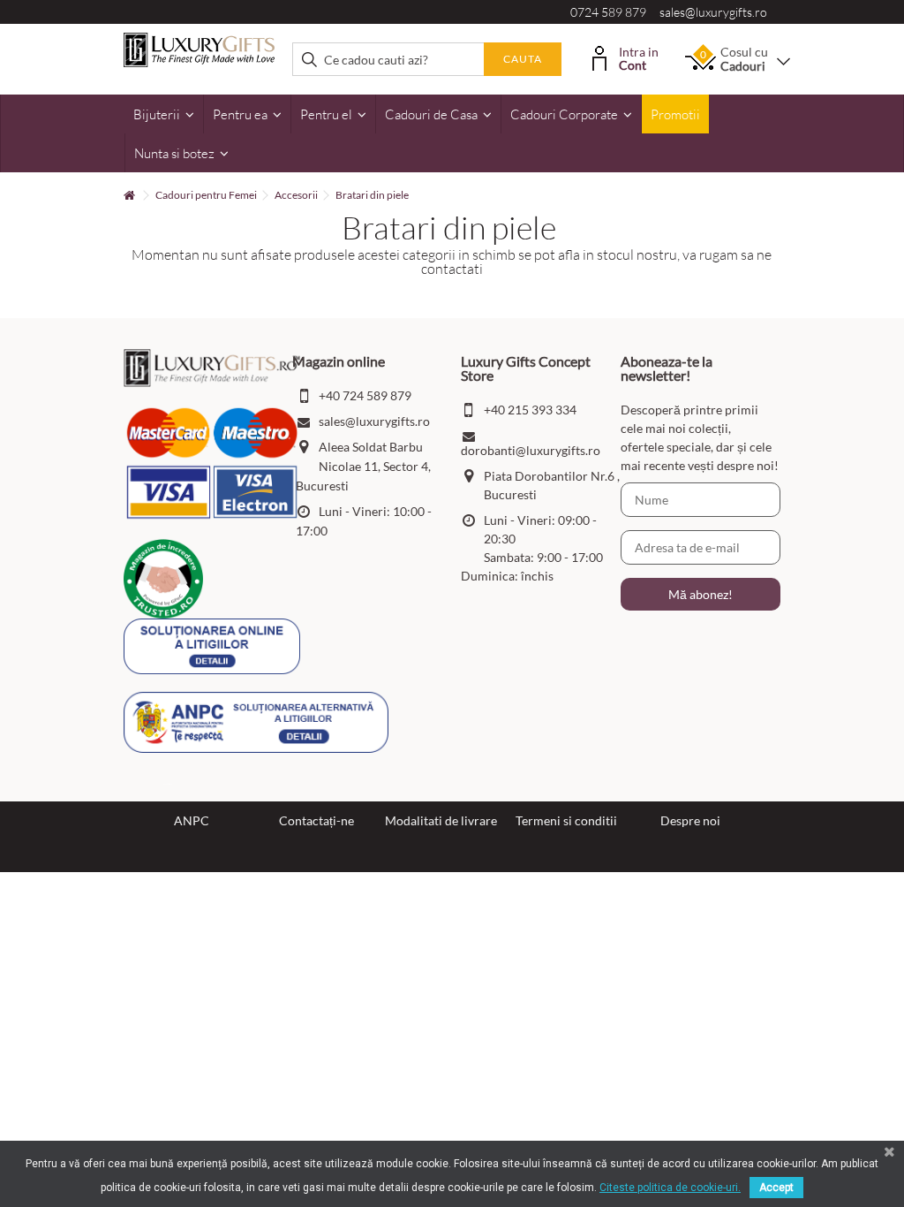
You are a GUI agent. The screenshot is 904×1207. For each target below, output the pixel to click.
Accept (776, 1187)
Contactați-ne (316, 820)
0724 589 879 (608, 11)
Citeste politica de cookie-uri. (670, 1187)
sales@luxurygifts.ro (713, 11)
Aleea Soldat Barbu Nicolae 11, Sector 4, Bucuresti (363, 466)
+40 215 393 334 (530, 409)
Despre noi (690, 820)
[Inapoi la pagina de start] (129, 196)
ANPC (191, 820)
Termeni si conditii (566, 820)
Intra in (639, 57)
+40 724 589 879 (365, 395)
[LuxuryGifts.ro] (199, 48)
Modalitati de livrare (441, 820)
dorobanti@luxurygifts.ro (530, 450)
